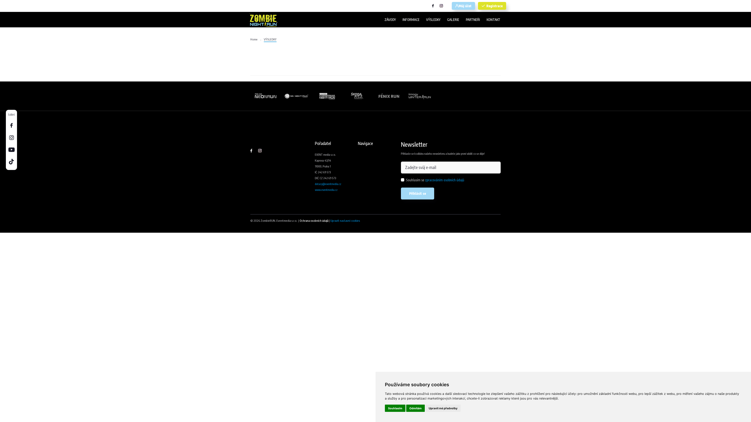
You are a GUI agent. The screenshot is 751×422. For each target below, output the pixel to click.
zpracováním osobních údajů (444, 180)
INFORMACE (411, 19)
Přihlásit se (417, 193)
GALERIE (453, 19)
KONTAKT (493, 19)
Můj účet (465, 6)
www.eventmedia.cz (326, 189)
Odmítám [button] (415, 408)
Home (254, 39)
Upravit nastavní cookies (345, 220)
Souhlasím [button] (395, 408)
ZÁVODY (390, 19)
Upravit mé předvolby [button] (443, 408)
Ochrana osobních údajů (314, 220)
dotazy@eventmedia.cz (328, 184)
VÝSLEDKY (433, 19)
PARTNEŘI (473, 19)
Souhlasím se (435, 180)
